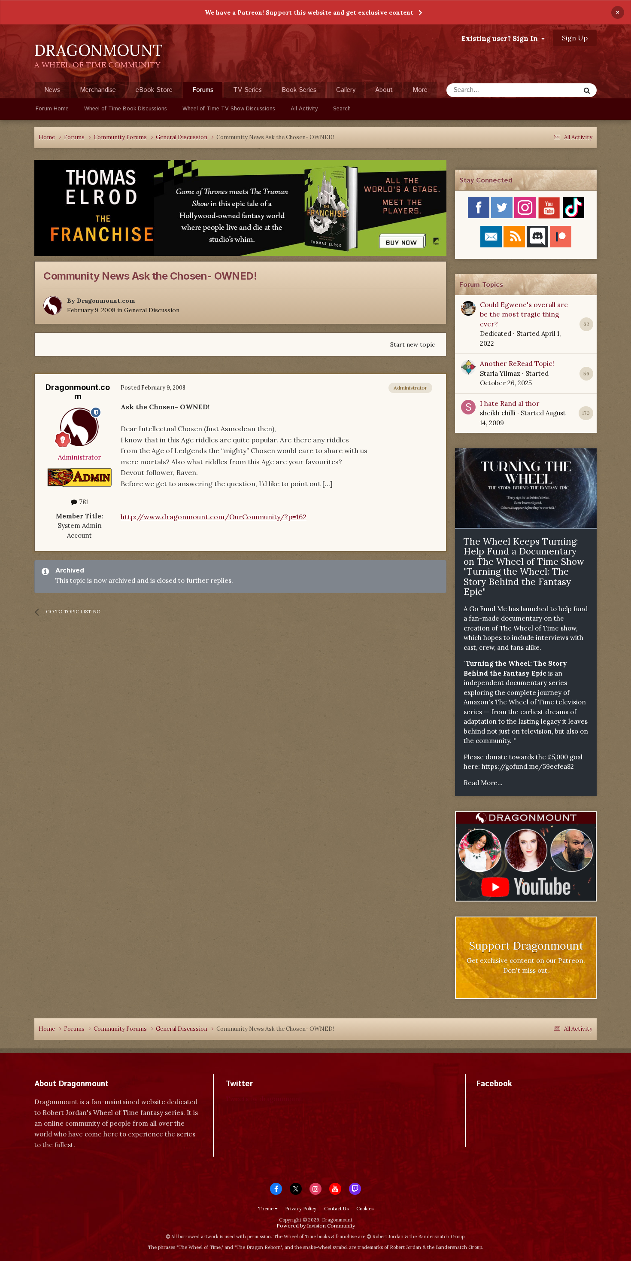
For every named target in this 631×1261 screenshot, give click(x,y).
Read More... (483, 783)
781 (82, 502)
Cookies (364, 1209)
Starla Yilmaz (500, 373)
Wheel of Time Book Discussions (125, 109)
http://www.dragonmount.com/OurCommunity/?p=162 (213, 516)
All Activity (304, 109)
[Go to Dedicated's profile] (468, 308)
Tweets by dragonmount (264, 1099)
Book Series (299, 89)
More (420, 89)
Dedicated (495, 333)
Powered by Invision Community (315, 1225)
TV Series (247, 89)
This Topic (553, 90)
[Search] (587, 90)
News (52, 89)
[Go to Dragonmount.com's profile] (52, 305)
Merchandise (98, 89)
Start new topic (412, 344)
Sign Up (575, 38)
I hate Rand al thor (510, 403)
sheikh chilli (498, 413)
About (384, 89)
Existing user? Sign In (501, 38)
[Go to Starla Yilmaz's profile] (468, 367)
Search (342, 109)
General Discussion (151, 310)
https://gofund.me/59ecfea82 (528, 766)
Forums (202, 89)
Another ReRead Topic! (517, 363)
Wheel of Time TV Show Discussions (228, 109)
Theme (266, 1209)
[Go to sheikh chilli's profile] (468, 407)
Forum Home (52, 109)
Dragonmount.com (106, 301)
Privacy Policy (300, 1209)
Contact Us (336, 1209)
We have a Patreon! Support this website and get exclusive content (309, 12)
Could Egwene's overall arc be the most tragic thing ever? (524, 314)
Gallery (345, 89)
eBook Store (154, 89)
